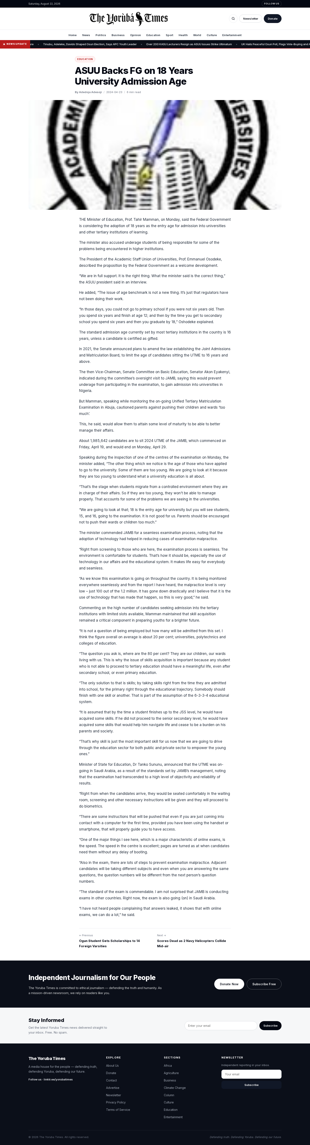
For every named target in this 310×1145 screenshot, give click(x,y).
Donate (273, 18)
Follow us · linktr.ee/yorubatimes (50, 1079)
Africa (168, 1065)
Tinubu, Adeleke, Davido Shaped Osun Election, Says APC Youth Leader (66, 44)
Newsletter (250, 18)
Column (169, 1095)
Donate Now (229, 984)
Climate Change (175, 1087)
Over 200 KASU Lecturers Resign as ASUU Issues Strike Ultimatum (166, 44)
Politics (101, 35)
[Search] (233, 18)
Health (183, 35)
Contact (111, 1080)
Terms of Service (118, 1109)
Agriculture (171, 1073)
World (197, 35)
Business (118, 35)
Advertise (112, 1087)
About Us (112, 1065)
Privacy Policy (116, 1102)
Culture (212, 35)
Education (153, 35)
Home (73, 35)
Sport (169, 35)
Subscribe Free (264, 984)
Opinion (135, 35)
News (86, 35)
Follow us (271, 3)
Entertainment (231, 35)
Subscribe (270, 1025)
